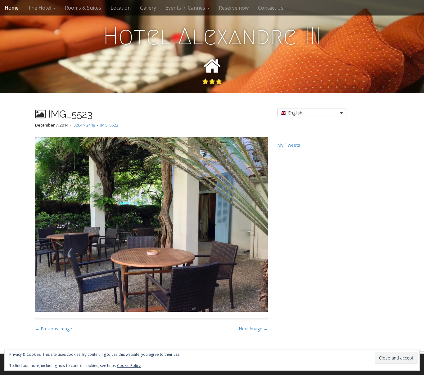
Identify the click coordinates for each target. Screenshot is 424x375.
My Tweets (288, 145)
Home (12, 7)
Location (121, 7)
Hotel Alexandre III (212, 36)
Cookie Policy (129, 365)
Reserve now (234, 7)
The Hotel (40, 7)
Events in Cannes (185, 7)
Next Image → (253, 329)
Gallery (148, 7)
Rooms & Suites (83, 7)
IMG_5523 (109, 125)
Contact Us (270, 7)
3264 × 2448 (84, 125)
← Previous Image (53, 329)
